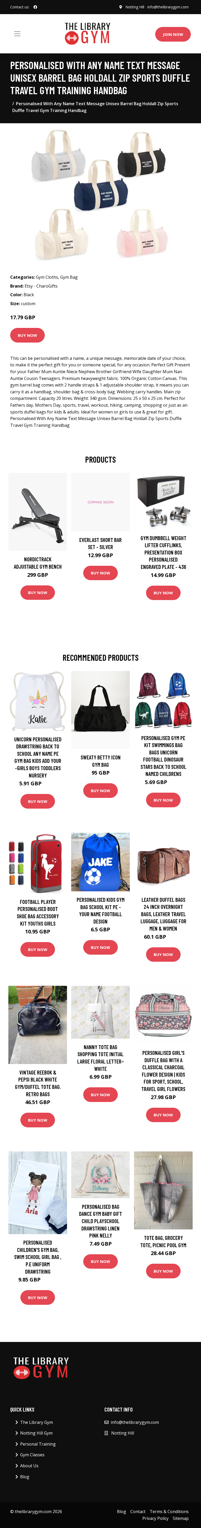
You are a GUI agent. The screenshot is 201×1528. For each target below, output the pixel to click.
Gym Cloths (47, 277)
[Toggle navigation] (17, 34)
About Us (29, 1466)
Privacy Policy (155, 1518)
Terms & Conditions (169, 1511)
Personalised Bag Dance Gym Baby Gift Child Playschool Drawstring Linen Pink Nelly (100, 1221)
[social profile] (35, 7)
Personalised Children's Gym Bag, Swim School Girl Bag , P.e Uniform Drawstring (37, 1256)
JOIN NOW (173, 34)
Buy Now (27, 335)
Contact (138, 1511)
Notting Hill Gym (36, 1433)
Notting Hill (134, 6)
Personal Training (38, 1444)
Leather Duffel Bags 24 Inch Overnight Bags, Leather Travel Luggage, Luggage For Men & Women (163, 914)
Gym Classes (32, 1455)
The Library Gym (36, 1422)
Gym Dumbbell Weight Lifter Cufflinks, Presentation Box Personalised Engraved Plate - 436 (163, 552)
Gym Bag (69, 277)
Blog (24, 1477)
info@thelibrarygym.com (168, 6)
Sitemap (181, 1518)
